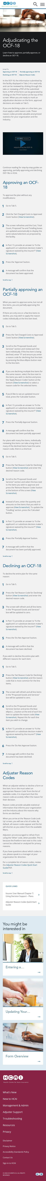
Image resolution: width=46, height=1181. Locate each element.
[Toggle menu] (42, 4)
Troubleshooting (12, 1118)
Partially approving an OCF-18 (30, 72)
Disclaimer (7, 1140)
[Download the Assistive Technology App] (39, 1174)
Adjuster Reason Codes (27, 75)
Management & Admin (16, 1105)
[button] (23, 143)
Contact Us (8, 1157)
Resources (9, 1125)
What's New (9, 1092)
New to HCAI (10, 1098)
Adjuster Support (13, 1112)
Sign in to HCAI (9, 1163)
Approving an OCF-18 (10, 72)
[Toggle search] (35, 4)
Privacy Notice (9, 1146)
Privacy (7, 1131)
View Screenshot (26, 217)
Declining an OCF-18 (10, 75)
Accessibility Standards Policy (16, 1152)
